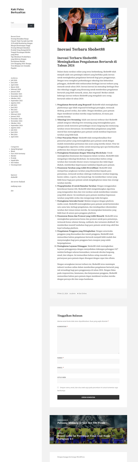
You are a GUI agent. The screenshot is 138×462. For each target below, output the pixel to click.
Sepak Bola (15, 160)
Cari (12, 23)
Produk (13, 158)
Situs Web (61, 377)
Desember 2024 (16, 119)
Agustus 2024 (15, 128)
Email (60, 368)
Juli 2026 (14, 80)
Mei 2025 (14, 110)
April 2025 (14, 112)
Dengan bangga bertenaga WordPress (71, 457)
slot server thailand (18, 182)
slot (12, 191)
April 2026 (14, 85)
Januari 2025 (15, 116)
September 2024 (17, 125)
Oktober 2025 (16, 98)
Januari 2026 (15, 92)
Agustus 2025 (15, 103)
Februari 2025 (16, 114)
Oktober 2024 (16, 123)
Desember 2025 (16, 94)
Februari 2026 (16, 89)
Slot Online (15, 163)
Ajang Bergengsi (17, 149)
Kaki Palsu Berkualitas (18, 11)
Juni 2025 (14, 107)
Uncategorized (16, 165)
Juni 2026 (14, 83)
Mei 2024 (14, 134)
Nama (60, 358)
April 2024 (14, 137)
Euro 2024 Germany (18, 154)
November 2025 (16, 96)
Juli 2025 (14, 105)
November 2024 (16, 121)
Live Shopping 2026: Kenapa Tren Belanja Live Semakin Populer (21, 66)
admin (73, 293)
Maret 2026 (15, 87)
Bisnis (13, 151)
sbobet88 (14, 177)
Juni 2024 (14, 132)
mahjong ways (16, 186)
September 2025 (17, 101)
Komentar (62, 326)
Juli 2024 (14, 130)
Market (13, 156)
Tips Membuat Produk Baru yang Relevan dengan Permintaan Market (21, 59)
